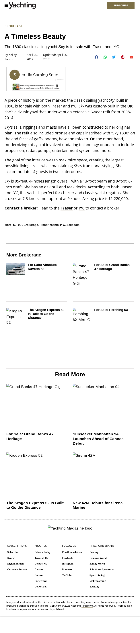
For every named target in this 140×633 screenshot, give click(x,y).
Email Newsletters (72, 552)
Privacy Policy (42, 552)
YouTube (67, 575)
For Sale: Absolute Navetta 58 (42, 267)
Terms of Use (42, 558)
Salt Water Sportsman (102, 569)
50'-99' (17, 224)
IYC (62, 224)
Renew (11, 558)
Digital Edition (15, 563)
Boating (94, 552)
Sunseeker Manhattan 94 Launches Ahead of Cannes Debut (98, 438)
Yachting (94, 586)
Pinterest (67, 569)
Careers (39, 569)
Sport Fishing (97, 575)
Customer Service (17, 569)
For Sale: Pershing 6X (111, 310)
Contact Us (41, 563)
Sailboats (73, 224)
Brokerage (13, 26)
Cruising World (98, 558)
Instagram (67, 563)
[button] (96, 57)
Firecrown (87, 605)
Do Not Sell (41, 586)
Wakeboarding (98, 581)
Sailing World (97, 563)
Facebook (67, 558)
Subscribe (12, 552)
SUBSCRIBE (121, 5)
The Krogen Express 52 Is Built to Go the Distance (46, 314)
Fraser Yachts (49, 224)
